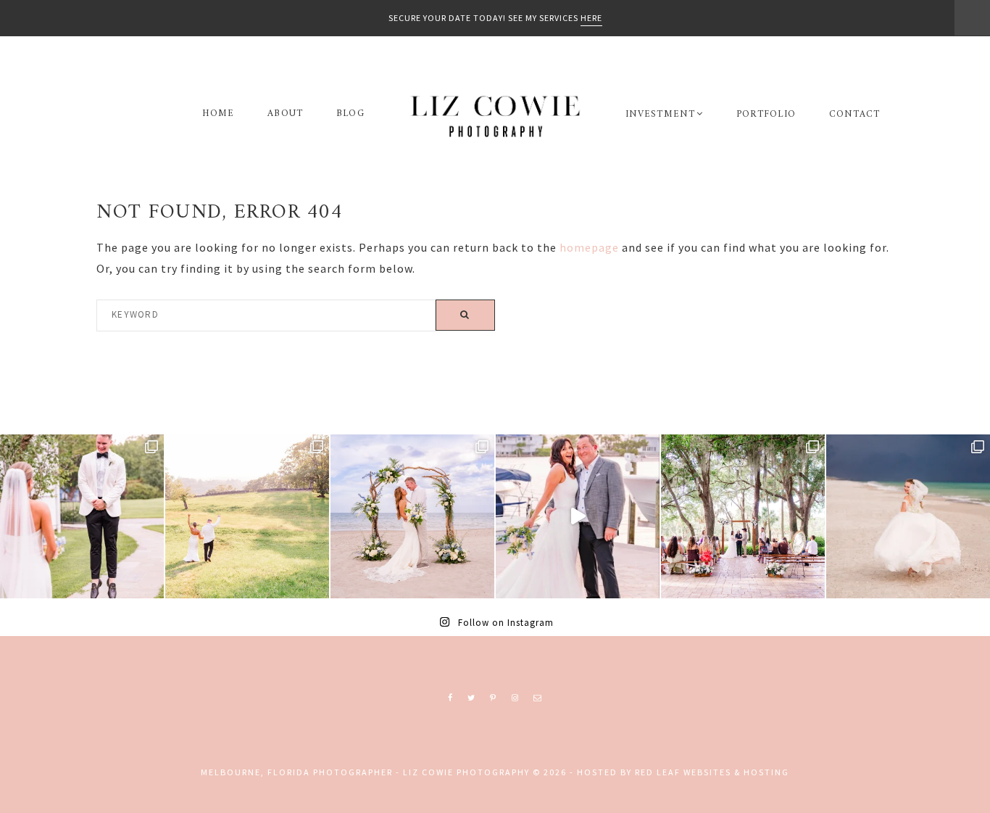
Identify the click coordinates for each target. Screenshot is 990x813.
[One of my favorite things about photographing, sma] (743, 516)
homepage (589, 247)
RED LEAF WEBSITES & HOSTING (712, 772)
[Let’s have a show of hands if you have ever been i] (578, 516)
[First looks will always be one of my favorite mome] (82, 516)
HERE (591, 17)
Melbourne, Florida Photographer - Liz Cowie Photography (495, 116)
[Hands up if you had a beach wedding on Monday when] (908, 516)
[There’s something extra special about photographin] (247, 516)
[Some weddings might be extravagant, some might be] (412, 516)
